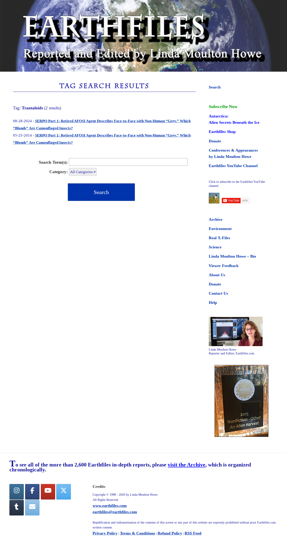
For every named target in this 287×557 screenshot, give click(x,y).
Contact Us (218, 293)
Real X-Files (219, 238)
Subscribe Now (223, 106)
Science (215, 247)
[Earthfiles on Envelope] (32, 507)
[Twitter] (63, 492)
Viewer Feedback (224, 265)
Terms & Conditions (137, 533)
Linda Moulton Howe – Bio (232, 256)
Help (213, 302)
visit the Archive (186, 465)
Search (215, 87)
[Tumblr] (16, 507)
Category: (58, 171)
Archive (215, 219)
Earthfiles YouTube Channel (233, 166)
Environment (220, 228)
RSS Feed (193, 533)
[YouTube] (48, 492)
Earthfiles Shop (222, 131)
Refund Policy (170, 533)
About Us (217, 275)
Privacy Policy (105, 533)
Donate (215, 141)
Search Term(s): (53, 162)
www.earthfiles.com (110, 505)
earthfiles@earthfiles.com (115, 512)
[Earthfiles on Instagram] (16, 492)
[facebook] (32, 492)
